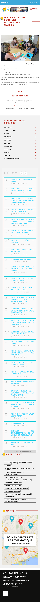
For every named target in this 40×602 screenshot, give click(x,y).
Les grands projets (12, 491)
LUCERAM (7, 149)
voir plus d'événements (20, 452)
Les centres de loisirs (13, 485)
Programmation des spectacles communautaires (17, 500)
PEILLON (7, 155)
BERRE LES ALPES (10, 131)
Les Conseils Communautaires (16, 488)
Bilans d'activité (25, 463)
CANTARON (8, 137)
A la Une (8, 463)
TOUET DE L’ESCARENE (11, 158)
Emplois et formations (13, 477)
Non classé (26, 494)
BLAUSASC (7, 134)
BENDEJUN (7, 127)
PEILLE (6, 152)
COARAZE (7, 140)
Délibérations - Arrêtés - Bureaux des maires (19, 469)
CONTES (7, 143)
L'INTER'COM (26, 480)
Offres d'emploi (11, 497)
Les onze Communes (12, 494)
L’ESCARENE (8, 146)
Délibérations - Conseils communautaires (14, 473)
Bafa (15, 463)
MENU (6, 2)
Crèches (8, 465)
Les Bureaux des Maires (13, 483)
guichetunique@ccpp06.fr (22, 105)
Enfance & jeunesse (12, 480)
